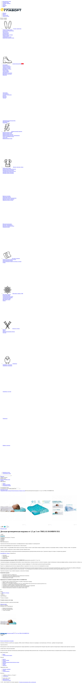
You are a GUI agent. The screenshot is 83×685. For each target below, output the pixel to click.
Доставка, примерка (6, 3)
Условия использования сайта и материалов (27, 682)
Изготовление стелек (7, 1)
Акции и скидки (6, 16)
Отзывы (4, 661)
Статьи (4, 664)
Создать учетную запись (7, 655)
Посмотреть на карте (7, 680)
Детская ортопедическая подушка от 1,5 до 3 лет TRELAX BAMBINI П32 (14, 633)
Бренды (4, 14)
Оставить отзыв (6, 2)
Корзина (2, 479)
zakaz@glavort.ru (6, 679)
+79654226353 (5, 676)
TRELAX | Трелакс (5, 592)
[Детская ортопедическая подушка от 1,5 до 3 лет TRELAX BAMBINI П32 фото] (13, 524)
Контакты (4, 5)
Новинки (4, 13)
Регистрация (5, 489)
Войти (4, 6)
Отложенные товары (7, 485)
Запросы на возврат (6, 484)
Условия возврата (6, 671)
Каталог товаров (6, 660)
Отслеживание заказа (4, 488)
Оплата (4, 4)
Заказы (4, 483)
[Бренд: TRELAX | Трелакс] (2, 536)
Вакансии (4, 665)
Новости (4, 663)
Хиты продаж (5, 15)
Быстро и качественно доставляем (7, 640)
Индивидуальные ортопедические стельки (11, 662)
